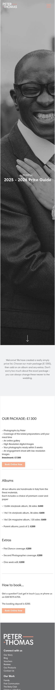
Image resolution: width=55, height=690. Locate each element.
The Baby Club (10, 687)
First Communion (11, 684)
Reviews (7, 665)
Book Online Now (13, 464)
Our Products (10, 668)
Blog (6, 658)
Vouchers (8, 661)
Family (6, 681)
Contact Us (9, 671)
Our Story (8, 655)
